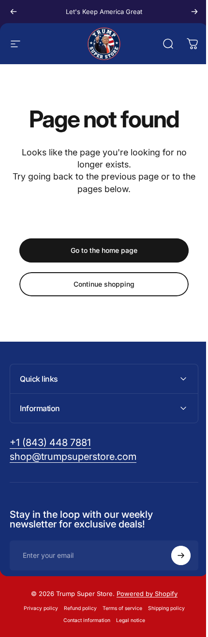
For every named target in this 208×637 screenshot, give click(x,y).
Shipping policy (162, 608)
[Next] (194, 11)
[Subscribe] (173, 555)
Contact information (82, 620)
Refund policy (76, 608)
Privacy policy (37, 608)
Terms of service (118, 608)
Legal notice (126, 620)
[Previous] (13, 11)
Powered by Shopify (143, 593)
